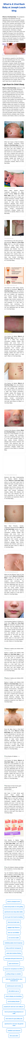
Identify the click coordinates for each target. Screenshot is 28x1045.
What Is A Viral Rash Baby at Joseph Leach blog (14, 7)
